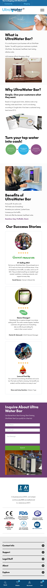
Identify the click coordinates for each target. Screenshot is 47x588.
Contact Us (8, 4)
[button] (23, 545)
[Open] (42, 10)
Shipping (27, 4)
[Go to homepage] (13, 10)
